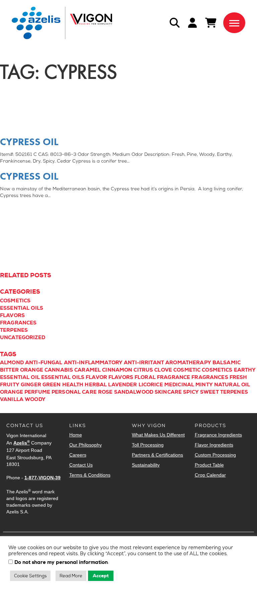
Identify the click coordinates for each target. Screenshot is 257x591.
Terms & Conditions (89, 475)
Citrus (143, 370)
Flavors (12, 315)
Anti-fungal (44, 362)
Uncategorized (22, 337)
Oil (245, 384)
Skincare (168, 392)
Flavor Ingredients (214, 445)
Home (75, 434)
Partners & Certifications (157, 455)
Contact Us (81, 465)
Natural (227, 384)
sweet (209, 392)
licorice (151, 384)
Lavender (122, 384)
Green (51, 384)
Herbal (96, 384)
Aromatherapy (188, 362)
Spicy (191, 392)
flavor (96, 377)
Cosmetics (15, 300)
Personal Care (74, 392)
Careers (77, 455)
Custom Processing (215, 455)
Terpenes (14, 330)
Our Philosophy (85, 445)
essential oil (20, 377)
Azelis (21, 443)
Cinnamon (117, 370)
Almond (12, 362)
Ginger (31, 384)
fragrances (209, 377)
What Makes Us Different (158, 434)
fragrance (173, 377)
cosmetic (186, 370)
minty (204, 384)
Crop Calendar (210, 475)
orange (11, 392)
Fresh (238, 377)
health (73, 384)
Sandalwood (134, 392)
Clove (163, 370)
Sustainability (146, 465)
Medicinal (179, 384)
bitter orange (21, 370)
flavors (120, 377)
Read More (71, 576)
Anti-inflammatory (93, 362)
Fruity (9, 384)
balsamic (226, 362)
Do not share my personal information (61, 563)
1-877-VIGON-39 (42, 477)
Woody (35, 399)
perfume (37, 392)
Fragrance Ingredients (218, 434)
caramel (87, 370)
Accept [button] (101, 576)
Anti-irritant (144, 362)
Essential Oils (21, 308)
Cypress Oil (29, 141)
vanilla (11, 399)
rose (105, 392)
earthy (245, 370)
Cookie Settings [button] (30, 576)
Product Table (209, 465)
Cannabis (59, 370)
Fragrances (18, 322)
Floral (145, 377)
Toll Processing (148, 445)
